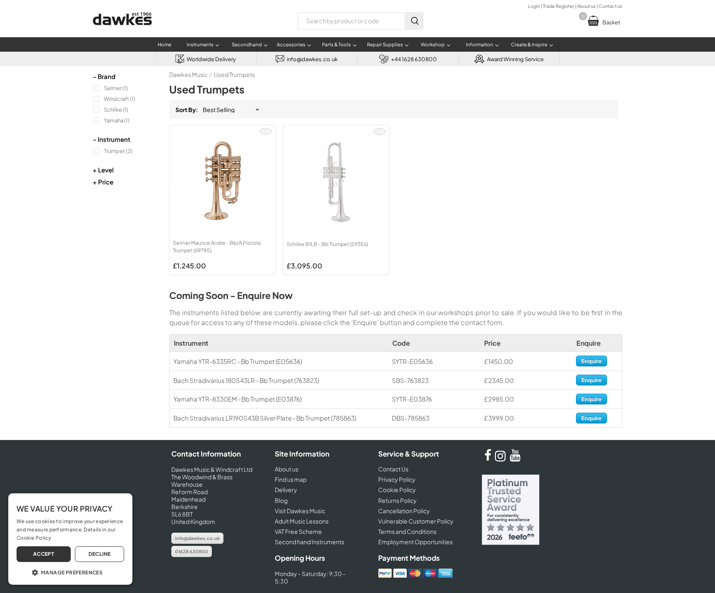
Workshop (433, 44)
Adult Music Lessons (302, 521)
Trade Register (558, 6)
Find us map (291, 479)
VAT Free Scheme (298, 531)
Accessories (291, 44)
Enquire (591, 361)
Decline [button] (100, 554)
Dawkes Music (188, 74)
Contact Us (393, 469)
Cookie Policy (397, 489)
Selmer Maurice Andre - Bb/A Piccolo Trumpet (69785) (217, 246)
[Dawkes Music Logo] (122, 30)
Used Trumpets (234, 74)
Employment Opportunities (415, 541)
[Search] (414, 21)
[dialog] (70, 539)
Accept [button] (43, 554)
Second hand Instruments (309, 541)
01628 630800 (191, 551)
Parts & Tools (336, 44)
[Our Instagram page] (501, 459)
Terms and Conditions (407, 531)
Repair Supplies (385, 44)
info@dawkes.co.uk (197, 538)
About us (586, 6)
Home (164, 44)
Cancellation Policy (404, 510)
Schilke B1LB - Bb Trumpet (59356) (327, 244)
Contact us (610, 6)
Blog (281, 500)
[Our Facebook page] (488, 459)
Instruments (200, 44)
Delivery (286, 489)
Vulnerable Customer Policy (415, 521)
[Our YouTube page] (515, 459)
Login (534, 6)
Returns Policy (397, 500)
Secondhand (247, 44)
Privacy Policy (396, 479)
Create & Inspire (529, 44)
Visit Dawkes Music (300, 510)
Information (479, 44)
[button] (70, 571)
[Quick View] (265, 135)
